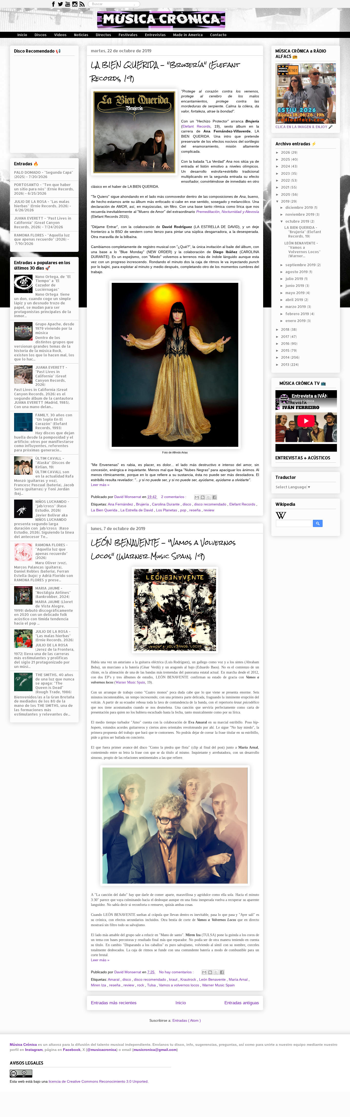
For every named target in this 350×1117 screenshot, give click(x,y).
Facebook (71, 1050)
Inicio (22, 35)
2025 (286, 159)
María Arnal (239, 979)
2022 (286, 180)
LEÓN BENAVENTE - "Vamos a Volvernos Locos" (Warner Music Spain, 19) (163, 549)
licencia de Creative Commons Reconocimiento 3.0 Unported (98, 1081)
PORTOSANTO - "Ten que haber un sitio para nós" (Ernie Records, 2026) (44, 188)
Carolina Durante (166, 504)
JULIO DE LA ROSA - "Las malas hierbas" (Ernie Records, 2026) (41, 203)
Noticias (81, 35)
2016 (286, 343)
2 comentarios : (174, 497)
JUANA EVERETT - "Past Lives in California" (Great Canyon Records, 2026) (42, 222)
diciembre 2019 (299, 207)
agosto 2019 (297, 272)
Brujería (143, 504)
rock (141, 985)
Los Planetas (167, 510)
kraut (173, 979)
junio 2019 (295, 285)
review (209, 510)
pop (183, 510)
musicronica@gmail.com (155, 1050)
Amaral (114, 979)
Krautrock (188, 979)
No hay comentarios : (177, 972)
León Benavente (213, 979)
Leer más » (100, 485)
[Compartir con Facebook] (214, 497)
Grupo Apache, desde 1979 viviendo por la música (54, 328)
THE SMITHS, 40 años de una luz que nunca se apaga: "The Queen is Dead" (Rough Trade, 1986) (54, 683)
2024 (286, 166)
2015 (286, 350)
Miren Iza (99, 985)
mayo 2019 (295, 293)
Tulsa (152, 985)
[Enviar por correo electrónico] (196, 497)
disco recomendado (210, 504)
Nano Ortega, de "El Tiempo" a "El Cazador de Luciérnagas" (53, 283)
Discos (41, 35)
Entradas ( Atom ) (186, 1020)
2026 (286, 152)
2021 (285, 187)
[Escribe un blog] (202, 497)
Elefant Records (196, 126)
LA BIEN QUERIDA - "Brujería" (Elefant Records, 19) (302, 231)
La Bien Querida (104, 510)
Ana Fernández (121, 504)
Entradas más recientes (114, 1002)
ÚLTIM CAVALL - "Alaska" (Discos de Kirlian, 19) (52, 462)
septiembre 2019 (301, 265)
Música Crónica (23, 1044)
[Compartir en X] (208, 497)
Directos (103, 35)
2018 (286, 329)
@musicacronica (101, 1050)
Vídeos (60, 35)
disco (187, 504)
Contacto (218, 35)
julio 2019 (294, 278)
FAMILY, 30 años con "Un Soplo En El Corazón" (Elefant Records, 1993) (53, 421)
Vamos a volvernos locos (179, 985)
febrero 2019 (297, 314)
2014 (286, 357)
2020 (286, 194)
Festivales (128, 35)
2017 (285, 336)
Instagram (34, 1050)
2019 (286, 201)
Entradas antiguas (241, 1002)
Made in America (188, 35)
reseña (195, 510)
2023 (286, 173)
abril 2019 (294, 299)
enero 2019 (296, 320)
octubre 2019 (297, 221)
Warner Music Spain (130, 682)
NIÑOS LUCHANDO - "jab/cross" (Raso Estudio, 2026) (52, 505)
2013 (285, 364)
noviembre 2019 (300, 214)
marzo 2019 (296, 306)
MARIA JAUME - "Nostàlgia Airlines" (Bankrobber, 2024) (53, 592)
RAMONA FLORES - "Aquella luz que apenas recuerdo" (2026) (42, 237)
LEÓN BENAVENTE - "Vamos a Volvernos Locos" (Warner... (302, 249)
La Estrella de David (137, 510)
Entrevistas (155, 35)
